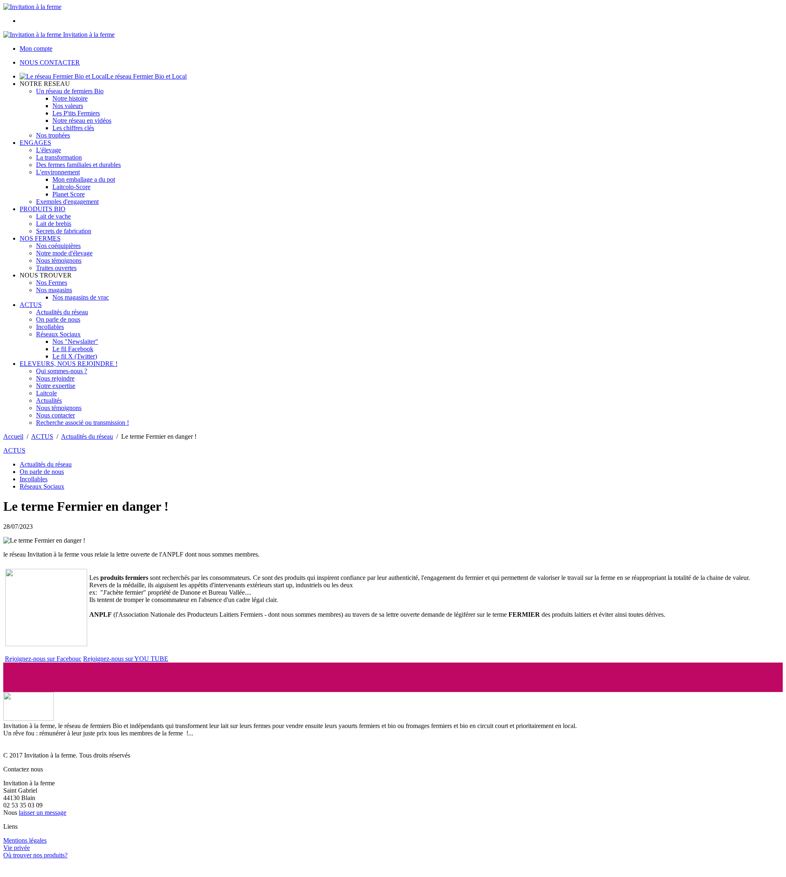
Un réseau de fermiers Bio (70, 91)
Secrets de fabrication (63, 231)
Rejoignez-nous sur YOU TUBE (125, 658)
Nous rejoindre (55, 378)
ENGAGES (35, 142)
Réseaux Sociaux (58, 334)
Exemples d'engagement (67, 201)
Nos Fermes (51, 282)
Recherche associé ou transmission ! (82, 422)
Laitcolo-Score (71, 186)
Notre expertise (55, 385)
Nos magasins (54, 289)
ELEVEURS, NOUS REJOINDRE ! (68, 363)
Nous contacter (55, 415)
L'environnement (58, 172)
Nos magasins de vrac (80, 297)
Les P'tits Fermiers (76, 113)
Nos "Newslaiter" (75, 341)
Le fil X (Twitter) (74, 356)
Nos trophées (53, 135)
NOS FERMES (40, 238)
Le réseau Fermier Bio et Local (146, 76)
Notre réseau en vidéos (81, 120)
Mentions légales (25, 840)
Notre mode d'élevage (64, 253)
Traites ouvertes (56, 267)
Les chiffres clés (73, 127)
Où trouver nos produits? (35, 855)
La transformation (59, 157)
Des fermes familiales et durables (78, 164)
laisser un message (42, 812)
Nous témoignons (58, 260)
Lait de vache (53, 216)
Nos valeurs (67, 105)
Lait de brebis (53, 223)
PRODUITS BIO (43, 208)
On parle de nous (58, 319)
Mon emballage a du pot (83, 179)
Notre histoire (70, 98)
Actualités (49, 400)
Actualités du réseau (62, 312)
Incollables (50, 326)
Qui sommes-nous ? (61, 370)
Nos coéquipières (58, 245)
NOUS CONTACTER (50, 62)
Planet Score (68, 194)
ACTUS (31, 304)
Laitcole (46, 393)
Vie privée (16, 847)
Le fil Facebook (72, 348)
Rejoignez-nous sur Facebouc (43, 658)
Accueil (13, 436)
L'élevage (48, 150)
